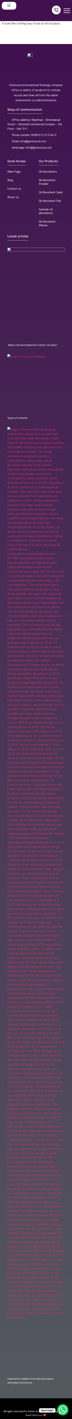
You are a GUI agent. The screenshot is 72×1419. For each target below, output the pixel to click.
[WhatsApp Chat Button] (62, 1409)
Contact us (14, 188)
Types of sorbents (17, 417)
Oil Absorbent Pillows (47, 223)
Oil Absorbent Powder (47, 181)
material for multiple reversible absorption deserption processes (30, 1380)
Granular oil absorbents (46, 211)
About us (13, 197)
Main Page (14, 171)
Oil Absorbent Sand (50, 192)
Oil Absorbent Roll (50, 200)
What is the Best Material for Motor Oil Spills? (32, 345)
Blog (10, 180)
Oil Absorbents (48, 171)
